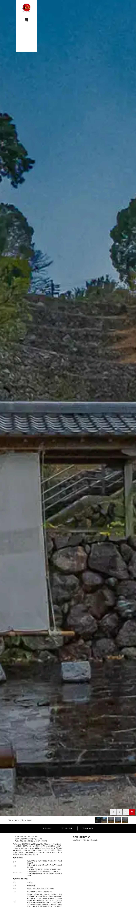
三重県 (22, 820)
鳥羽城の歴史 (67, 828)
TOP (9, 820)
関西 (15, 820)
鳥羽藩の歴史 (88, 828)
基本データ (47, 828)
